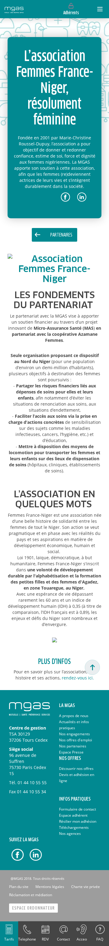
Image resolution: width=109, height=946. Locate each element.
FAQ (99, 939)
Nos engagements (74, 734)
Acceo (82, 939)
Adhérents (71, 13)
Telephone (27, 939)
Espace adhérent (73, 815)
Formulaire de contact (77, 809)
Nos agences (70, 833)
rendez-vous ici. (78, 678)
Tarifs (9, 939)
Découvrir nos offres (76, 768)
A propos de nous (73, 715)
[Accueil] (14, 9)
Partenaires (61, 235)
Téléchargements (74, 827)
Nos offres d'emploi (75, 740)
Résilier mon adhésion (77, 821)
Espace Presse (71, 752)
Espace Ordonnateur (33, 908)
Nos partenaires (72, 746)
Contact (63, 939)
